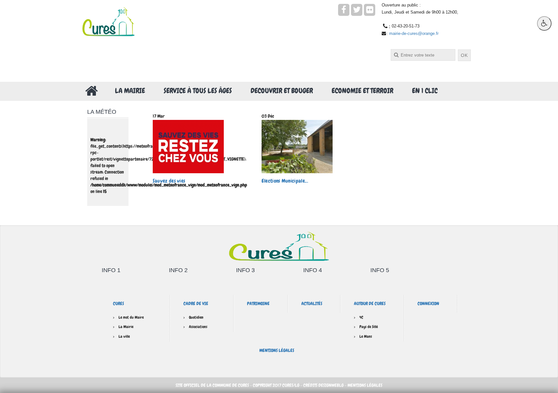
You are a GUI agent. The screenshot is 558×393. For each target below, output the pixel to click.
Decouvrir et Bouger (282, 90)
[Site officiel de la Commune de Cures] (108, 21)
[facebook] (343, 10)
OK (464, 55)
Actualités (311, 303)
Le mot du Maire (131, 317)
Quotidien (196, 317)
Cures (118, 303)
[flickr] (369, 10)
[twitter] (356, 10)
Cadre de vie (195, 303)
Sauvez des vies (169, 180)
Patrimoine (258, 303)
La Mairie (130, 90)
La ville (124, 336)
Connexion (428, 303)
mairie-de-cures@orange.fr (414, 33)
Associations (198, 326)
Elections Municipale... (285, 180)
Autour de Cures (370, 303)
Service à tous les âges (198, 90)
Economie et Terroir (362, 90)
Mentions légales (276, 350)
